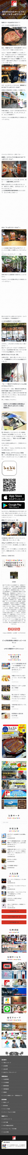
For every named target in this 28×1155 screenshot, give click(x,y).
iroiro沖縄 (5, 1132)
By (15, 633)
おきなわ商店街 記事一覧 (14, 917)
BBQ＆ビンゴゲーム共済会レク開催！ (19, 687)
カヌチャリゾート (7, 1119)
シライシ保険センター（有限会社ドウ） (13, 1095)
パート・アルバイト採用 (9, 1112)
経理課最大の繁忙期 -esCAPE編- (18, 714)
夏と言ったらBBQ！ (12, 859)
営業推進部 (6, 1089)
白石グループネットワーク (9, 1072)
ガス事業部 (6, 1082)
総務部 (5, 1092)
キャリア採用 (6, 1109)
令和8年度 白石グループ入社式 (19, 706)
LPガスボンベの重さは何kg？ (14, 898)
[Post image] (6, 666)
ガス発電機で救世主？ (12, 865)
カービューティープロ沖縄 (9, 1128)
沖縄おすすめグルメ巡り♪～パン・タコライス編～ (18, 678)
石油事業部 (6, 1079)
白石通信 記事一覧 (14, 911)
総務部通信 (9, 633)
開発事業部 (6, 1085)
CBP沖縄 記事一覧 (14, 922)
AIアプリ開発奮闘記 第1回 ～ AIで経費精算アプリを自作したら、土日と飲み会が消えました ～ (19, 667)
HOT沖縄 (5, 1122)
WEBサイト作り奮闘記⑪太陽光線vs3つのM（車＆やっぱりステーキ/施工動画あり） (14, 405)
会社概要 (5, 1066)
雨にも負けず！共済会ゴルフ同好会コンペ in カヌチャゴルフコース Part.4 (19, 697)
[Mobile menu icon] (25, 4)
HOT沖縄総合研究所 (8, 1125)
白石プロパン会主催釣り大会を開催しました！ (16, 835)
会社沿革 (5, 1069)
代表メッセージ (7, 1062)
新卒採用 (5, 1105)
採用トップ (6, 1102)
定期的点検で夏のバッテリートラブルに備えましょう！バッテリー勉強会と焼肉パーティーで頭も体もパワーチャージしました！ (16, 852)
